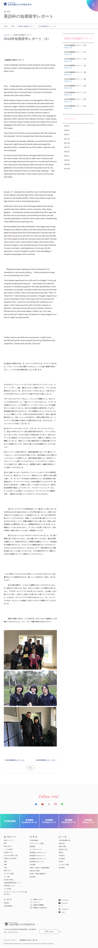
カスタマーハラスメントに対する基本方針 (15, 893)
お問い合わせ (49, 931)
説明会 (61, 852)
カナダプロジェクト (35, 849)
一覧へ (30, 768)
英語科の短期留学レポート (26, 26)
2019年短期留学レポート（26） (75, 100)
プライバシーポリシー (10, 940)
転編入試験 (62, 846)
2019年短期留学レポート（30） (75, 73)
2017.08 (67, 143)
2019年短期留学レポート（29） (75, 80)
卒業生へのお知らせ (40, 907)
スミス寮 (7, 877)
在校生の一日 (8, 852)
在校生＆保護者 (38, 905)
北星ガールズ (37, 899)
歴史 (5, 843)
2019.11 (67, 126)
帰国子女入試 (63, 849)
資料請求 (62, 868)
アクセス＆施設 (9, 874)
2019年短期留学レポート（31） (75, 66)
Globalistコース (68, 821)
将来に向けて (8, 846)
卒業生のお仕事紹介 (10, 858)
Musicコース (88, 821)
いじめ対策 (7, 889)
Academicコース (29, 821)
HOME (6, 26)
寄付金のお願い (9, 880)
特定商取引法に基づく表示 (28, 940)
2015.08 (67, 168)
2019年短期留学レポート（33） (75, 53)
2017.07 (67, 147)
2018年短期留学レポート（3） (15, 760)
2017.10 (67, 139)
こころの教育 (8, 849)
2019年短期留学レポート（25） (75, 107)
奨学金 (61, 861)
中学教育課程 (10, 821)
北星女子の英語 (34, 871)
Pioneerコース (49, 821)
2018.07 (67, 134)
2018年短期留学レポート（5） (45, 760)
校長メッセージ (9, 840)
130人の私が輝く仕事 (11, 855)
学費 (5, 864)
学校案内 (62, 855)
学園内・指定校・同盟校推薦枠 (39, 868)
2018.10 (67, 130)
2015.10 (67, 160)
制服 (5, 861)
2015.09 (67, 164)
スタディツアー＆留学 (36, 843)
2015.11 (67, 156)
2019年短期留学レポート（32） (75, 60)
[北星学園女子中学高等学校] (17, 4)
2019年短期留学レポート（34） (75, 46)
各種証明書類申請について (12, 883)
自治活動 (32, 877)
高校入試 (62, 843)
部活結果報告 (8, 906)
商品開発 (32, 846)
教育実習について (9, 886)
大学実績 (32, 865)
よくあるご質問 (64, 865)
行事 (5, 868)
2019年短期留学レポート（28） (75, 86)
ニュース (36, 902)
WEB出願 (62, 859)
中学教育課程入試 (64, 840)
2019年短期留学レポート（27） (75, 93)
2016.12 (67, 151)
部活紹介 (7, 903)
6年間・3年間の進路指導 (37, 874)
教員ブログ (7, 870)
